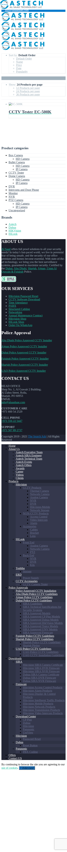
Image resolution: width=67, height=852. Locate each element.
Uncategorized (17, 210)
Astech (12, 224)
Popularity (22, 71)
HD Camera (22, 158)
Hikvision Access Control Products (42, 687)
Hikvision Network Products (39, 706)
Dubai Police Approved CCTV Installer (23, 352)
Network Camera (39, 494)
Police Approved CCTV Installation (36, 590)
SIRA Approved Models (36, 613)
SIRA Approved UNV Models (40, 629)
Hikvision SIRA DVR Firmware (41, 668)
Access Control (38, 516)
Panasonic (28, 729)
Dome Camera (17, 176)
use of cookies (9, 767)
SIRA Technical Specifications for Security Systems (42, 608)
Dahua (12, 227)
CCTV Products (32, 487)
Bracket (34, 532)
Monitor (13, 193)
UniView (28, 732)
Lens (33, 536)
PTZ (32, 552)
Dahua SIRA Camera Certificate (41, 674)
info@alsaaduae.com (17, 10)
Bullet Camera (17, 162)
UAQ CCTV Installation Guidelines (43, 655)
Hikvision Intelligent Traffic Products (44, 700)
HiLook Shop (16, 321)
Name (19, 61)
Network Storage (39, 510)
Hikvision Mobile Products (38, 703)
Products (13, 481)
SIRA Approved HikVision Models (43, 623)
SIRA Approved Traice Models (40, 626)
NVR (12, 196)
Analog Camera (39, 497)
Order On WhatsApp (20, 325)
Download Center (26, 716)
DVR (12, 186)
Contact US (15, 758)
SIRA (19, 661)
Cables (34, 529)
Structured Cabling (19, 309)
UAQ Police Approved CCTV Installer (23, 370)
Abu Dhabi (20, 268)
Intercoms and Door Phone (24, 189)
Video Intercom (39, 519)
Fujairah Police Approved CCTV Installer (25, 358)
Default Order (24, 58)
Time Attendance (18, 302)
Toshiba (20, 568)
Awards (20, 468)
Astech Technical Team (29, 458)
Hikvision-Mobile (40, 507)
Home (12, 445)
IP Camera (22, 169)
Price (19, 65)
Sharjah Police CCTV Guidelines (34, 639)
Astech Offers (23, 465)
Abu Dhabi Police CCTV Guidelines (37, 594)
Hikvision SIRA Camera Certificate (43, 664)
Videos (20, 474)
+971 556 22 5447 (11, 420)
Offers (12, 755)
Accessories (29, 526)
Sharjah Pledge (31, 645)
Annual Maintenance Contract (26, 315)
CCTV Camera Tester (35, 584)
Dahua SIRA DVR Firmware (39, 677)
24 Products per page (28, 91)
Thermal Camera (39, 490)
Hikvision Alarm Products (37, 690)
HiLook (13, 233)
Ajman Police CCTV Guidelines (34, 597)
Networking (15, 312)
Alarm (33, 523)
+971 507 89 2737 (11, 430)
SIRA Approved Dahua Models (41, 619)
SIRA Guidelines (32, 603)
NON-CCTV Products (36, 513)
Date (18, 68)
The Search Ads (37, 436)
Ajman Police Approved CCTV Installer (24, 346)
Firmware (21, 684)
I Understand (27, 768)
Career (19, 471)
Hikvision (21, 484)
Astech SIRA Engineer (29, 455)
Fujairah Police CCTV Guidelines (35, 635)
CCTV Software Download (24, 299)
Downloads (15, 658)
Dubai (9, 268)
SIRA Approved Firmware (38, 632)
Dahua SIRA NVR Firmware (39, 680)
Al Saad (6, 249)
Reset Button (30, 745)
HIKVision (15, 230)
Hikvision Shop (17, 318)
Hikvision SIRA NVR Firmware (41, 671)
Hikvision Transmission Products (41, 709)
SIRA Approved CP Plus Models (41, 616)
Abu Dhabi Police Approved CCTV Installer (26, 340)
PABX (12, 305)
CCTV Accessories (27, 581)
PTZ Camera (16, 200)
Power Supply (31, 577)
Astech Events (24, 461)
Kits (32, 565)
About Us (14, 449)
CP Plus (27, 719)
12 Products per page (28, 87)
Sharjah (32, 268)
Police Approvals (18, 587)
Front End (28, 542)
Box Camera (16, 155)
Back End (28, 555)
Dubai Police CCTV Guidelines (34, 600)
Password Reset (32, 738)
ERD (19, 574)
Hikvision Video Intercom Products (43, 713)
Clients (20, 478)
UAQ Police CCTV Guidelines (33, 648)
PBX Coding (30, 751)
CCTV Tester (16, 172)
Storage (27, 571)
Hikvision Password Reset (23, 296)
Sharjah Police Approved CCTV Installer (24, 364)
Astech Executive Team (29, 452)
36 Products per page (28, 94)
